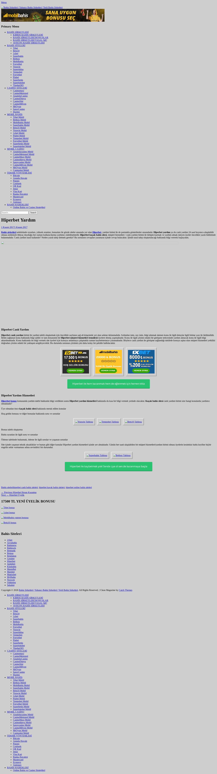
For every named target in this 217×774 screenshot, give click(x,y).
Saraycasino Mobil (21, 162)
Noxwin (11, 580)
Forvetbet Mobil (20, 141)
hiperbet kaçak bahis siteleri (52, 487)
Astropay (17, 202)
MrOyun (17, 106)
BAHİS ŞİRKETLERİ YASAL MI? (30, 40)
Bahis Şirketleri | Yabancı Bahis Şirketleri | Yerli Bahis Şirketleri (48, 590)
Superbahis (18, 56)
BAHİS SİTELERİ (16, 45)
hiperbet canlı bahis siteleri (25, 487)
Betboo (16, 58)
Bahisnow (12, 545)
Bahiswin (11, 548)
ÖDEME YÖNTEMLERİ (19, 173)
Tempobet (17, 72)
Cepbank (17, 183)
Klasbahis (11, 566)
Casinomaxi (18, 90)
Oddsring (11, 582)
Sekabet (10, 585)
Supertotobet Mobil (22, 146)
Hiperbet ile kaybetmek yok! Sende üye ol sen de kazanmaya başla (108, 466)
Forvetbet (17, 64)
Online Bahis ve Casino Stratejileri (29, 207)
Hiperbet (11, 561)
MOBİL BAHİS (14, 114)
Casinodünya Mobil (22, 159)
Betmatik (11, 550)
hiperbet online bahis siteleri (79, 487)
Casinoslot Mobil (21, 170)
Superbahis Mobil (21, 125)
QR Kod (17, 186)
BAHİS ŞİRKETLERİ (18, 32)
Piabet (16, 77)
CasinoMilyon (19, 104)
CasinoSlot (18, 101)
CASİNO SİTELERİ (17, 88)
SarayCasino (19, 109)
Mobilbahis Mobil (21, 122)
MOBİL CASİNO (15, 149)
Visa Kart (17, 191)
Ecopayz (17, 199)
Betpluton (11, 556)
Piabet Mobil (19, 135)
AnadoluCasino (20, 96)
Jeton (15, 188)
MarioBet (11, 569)
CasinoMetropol (20, 93)
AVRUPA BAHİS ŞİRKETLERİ (29, 43)
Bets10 (16, 51)
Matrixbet (11, 574)
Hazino (16, 112)
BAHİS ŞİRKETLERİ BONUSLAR (30, 37)
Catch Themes (125, 590)
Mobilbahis (18, 61)
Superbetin (18, 80)
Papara (16, 181)
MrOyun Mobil (20, 167)
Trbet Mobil (18, 117)
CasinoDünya (19, 98)
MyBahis (11, 577)
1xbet (15, 53)
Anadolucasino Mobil (23, 151)
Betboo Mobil (19, 120)
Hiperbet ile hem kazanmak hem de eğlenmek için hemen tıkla (108, 383)
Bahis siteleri (7, 487)
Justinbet (11, 564)
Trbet (15, 48)
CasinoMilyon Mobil (22, 165)
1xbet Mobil (18, 133)
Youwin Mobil (20, 130)
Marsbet (11, 572)
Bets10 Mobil (19, 127)
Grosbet (10, 558)
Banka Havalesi (20, 194)
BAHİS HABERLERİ (17, 204)
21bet (9, 540)
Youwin (16, 66)
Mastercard (18, 196)
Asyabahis (12, 542)
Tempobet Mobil (20, 138)
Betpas (10, 553)
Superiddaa (18, 69)
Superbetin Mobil (21, 143)
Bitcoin (16, 175)
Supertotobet (19, 82)
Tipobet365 (18, 85)
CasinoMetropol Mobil (23, 154)
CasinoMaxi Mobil (22, 157)
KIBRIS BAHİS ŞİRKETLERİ (28, 35)
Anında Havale (20, 178)
